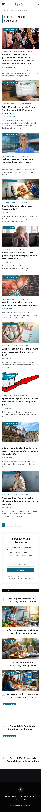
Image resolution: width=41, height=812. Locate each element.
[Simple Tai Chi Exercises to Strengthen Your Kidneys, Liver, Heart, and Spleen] (20, 712)
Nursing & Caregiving (10, 29)
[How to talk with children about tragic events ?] (20, 189)
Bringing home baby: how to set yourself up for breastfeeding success (20, 304)
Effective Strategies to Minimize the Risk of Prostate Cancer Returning (22, 633)
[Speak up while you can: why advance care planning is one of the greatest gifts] (20, 382)
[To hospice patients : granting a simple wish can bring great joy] (20, 143)
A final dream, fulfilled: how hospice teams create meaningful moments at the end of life (20, 451)
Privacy (24, 800)
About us (6, 796)
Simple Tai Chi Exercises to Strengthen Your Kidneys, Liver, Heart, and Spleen (23, 729)
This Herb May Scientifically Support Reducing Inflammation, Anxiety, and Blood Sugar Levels (23, 761)
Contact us (17, 796)
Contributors (30, 796)
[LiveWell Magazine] (20, 3)
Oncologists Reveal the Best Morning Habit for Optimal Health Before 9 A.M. (22, 601)
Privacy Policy (21, 578)
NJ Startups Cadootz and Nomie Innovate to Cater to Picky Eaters (22, 697)
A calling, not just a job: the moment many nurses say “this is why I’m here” (20, 352)
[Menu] (3, 3)
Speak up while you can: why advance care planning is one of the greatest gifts (20, 402)
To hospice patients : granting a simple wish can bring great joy (17, 161)
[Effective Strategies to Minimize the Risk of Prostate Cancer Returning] (20, 616)
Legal (16, 800)
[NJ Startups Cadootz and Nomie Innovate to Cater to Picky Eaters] (20, 680)
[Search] (38, 3)
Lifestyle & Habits (9, 640)
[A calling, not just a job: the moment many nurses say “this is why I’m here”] (20, 332)
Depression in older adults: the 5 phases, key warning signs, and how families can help (19, 256)
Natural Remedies (9, 736)
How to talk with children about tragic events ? (18, 207)
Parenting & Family (10, 181)
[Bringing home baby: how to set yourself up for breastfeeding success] (20, 285)
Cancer (6, 608)
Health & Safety (9, 227)
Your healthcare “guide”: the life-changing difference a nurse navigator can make (20, 501)
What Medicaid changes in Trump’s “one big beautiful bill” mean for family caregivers (19, 110)
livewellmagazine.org (23, 805)
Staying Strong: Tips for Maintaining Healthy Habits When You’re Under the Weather (22, 665)
